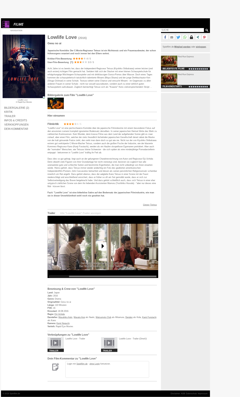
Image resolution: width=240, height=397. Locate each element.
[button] (165, 37)
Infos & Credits (15, 120)
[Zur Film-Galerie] (56, 108)
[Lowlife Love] (103, 280)
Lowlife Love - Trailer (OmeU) (133, 338)
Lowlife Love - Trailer (75, 338)
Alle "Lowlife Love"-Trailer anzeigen (80, 213)
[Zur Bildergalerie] (44, 97)
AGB (183, 393)
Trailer (10, 116)
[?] (71, 62)
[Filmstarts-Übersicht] (30, 24)
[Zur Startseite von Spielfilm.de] (6, 27)
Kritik (8, 111)
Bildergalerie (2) (16, 107)
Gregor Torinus (150, 205)
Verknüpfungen (16, 124)
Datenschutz (191, 393)
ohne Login (94, 364)
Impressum (203, 393)
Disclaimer (175, 393)
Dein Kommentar (16, 128)
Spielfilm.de (82, 364)
